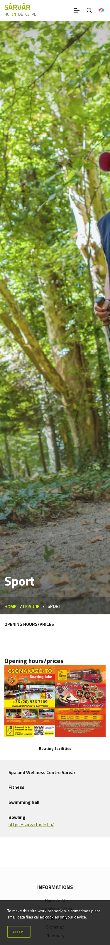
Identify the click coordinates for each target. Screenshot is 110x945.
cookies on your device (65, 917)
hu (6, 14)
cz (27, 14)
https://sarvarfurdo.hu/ (31, 824)
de (20, 14)
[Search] (89, 10)
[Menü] (76, 10)
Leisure (31, 606)
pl (34, 14)
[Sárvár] (17, 6)
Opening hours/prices (29, 624)
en (13, 14)
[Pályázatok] (101, 10)
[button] (55, 701)
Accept (19, 931)
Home (10, 606)
